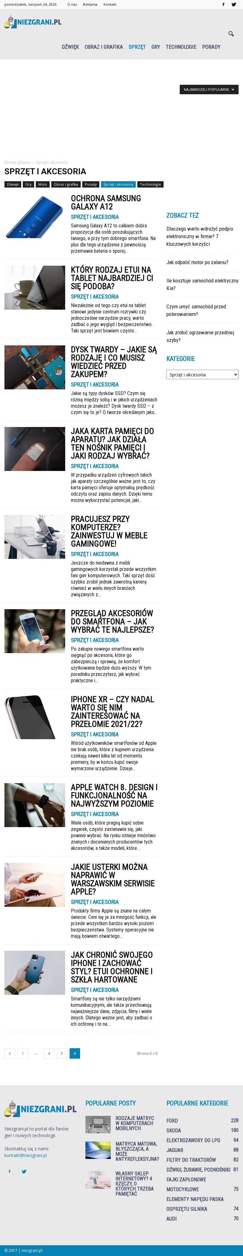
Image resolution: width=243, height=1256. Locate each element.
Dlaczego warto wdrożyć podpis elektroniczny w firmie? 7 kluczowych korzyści (199, 236)
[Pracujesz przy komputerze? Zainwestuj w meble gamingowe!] (34, 537)
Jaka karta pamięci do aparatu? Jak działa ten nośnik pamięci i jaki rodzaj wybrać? (112, 443)
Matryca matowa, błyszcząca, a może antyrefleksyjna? (137, 1151)
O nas (72, 4)
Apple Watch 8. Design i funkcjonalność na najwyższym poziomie (114, 795)
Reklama (90, 4)
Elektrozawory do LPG (193, 1140)
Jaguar (174, 1150)
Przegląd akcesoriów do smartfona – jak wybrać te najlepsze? (112, 621)
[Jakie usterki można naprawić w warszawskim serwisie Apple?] (34, 885)
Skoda (173, 1131)
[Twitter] (234, 4)
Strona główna (17, 162)
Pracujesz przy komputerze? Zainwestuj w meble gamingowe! (109, 531)
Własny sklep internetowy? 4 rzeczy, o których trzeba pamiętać (134, 1184)
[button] (231, 34)
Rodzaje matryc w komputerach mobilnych (134, 1123)
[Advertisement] (121, 112)
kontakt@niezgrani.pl (25, 1155)
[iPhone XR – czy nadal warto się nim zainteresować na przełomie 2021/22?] (34, 717)
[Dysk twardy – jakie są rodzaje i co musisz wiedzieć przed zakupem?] (34, 367)
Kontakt (109, 4)
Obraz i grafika (104, 47)
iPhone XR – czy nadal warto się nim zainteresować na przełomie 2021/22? (112, 712)
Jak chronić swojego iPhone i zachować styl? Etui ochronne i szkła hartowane (112, 967)
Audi (171, 1219)
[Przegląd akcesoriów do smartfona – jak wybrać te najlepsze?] (34, 631)
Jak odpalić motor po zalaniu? (197, 262)
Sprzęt (137, 47)
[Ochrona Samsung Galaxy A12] (34, 216)
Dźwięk (70, 47)
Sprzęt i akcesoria (118, 184)
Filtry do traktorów (191, 1160)
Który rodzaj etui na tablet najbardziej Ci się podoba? (112, 278)
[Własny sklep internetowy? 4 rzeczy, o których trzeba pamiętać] (98, 1180)
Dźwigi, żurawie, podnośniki (198, 1170)
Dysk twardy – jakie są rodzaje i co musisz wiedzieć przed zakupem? (114, 362)
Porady (211, 47)
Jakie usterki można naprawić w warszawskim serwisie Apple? (113, 879)
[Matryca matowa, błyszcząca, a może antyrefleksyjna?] (98, 1150)
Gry (156, 47)
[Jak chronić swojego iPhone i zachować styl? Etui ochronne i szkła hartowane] (34, 973)
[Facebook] (223, 4)
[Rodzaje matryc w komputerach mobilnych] (98, 1124)
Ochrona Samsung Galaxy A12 (106, 202)
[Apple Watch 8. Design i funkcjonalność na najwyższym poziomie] (34, 805)
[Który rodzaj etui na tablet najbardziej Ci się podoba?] (34, 288)
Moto (42, 184)
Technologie (181, 47)
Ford (172, 1121)
